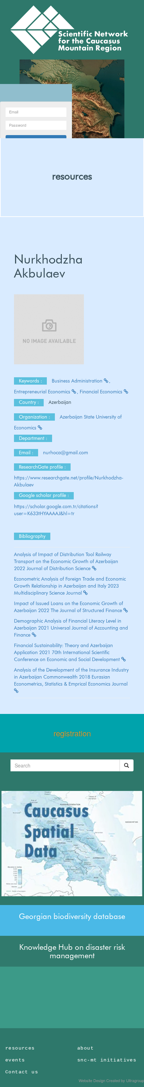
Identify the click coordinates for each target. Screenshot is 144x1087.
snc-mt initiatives (106, 1060)
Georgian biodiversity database (72, 916)
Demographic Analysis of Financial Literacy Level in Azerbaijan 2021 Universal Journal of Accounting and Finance (71, 628)
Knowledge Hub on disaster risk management (72, 951)
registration (72, 733)
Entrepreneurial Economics (43, 391)
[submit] (127, 765)
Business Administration (78, 381)
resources (72, 176)
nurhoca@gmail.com (66, 452)
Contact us (21, 1072)
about (85, 1048)
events (15, 1060)
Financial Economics (102, 391)
